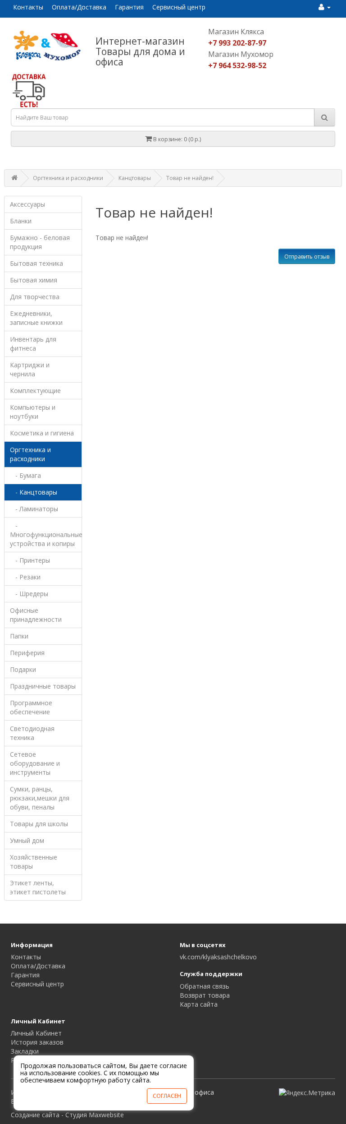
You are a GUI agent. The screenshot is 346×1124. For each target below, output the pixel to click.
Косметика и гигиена (42, 433)
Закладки (25, 1051)
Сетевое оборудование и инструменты (35, 763)
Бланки (21, 221)
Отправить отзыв (306, 256)
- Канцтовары (33, 492)
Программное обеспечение (31, 707)
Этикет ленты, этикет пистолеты (38, 887)
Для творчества (34, 296)
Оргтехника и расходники (68, 178)
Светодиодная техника (32, 733)
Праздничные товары (43, 686)
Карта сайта (199, 1004)
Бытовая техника (36, 263)
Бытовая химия (33, 280)
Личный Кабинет (36, 1033)
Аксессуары (27, 204)
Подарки (23, 669)
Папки (19, 636)
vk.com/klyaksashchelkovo (218, 957)
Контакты (28, 7)
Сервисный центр (178, 7)
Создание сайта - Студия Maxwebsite (67, 1114)
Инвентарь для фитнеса (33, 343)
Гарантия (129, 7)
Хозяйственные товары (33, 861)
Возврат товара (205, 995)
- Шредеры (29, 593)
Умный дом (27, 840)
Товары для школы (39, 823)
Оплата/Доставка (79, 7)
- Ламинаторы (34, 508)
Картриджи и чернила (30, 369)
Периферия (27, 652)
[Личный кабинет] (325, 7)
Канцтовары (134, 178)
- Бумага (25, 475)
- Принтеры (30, 560)
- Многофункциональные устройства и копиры (46, 534)
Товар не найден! (190, 178)
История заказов (37, 1042)
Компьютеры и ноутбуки (32, 412)
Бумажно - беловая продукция (40, 242)
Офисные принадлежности (36, 615)
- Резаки (25, 577)
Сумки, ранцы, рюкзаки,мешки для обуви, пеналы (39, 798)
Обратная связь (204, 986)
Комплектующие (35, 390)
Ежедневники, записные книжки (36, 318)
